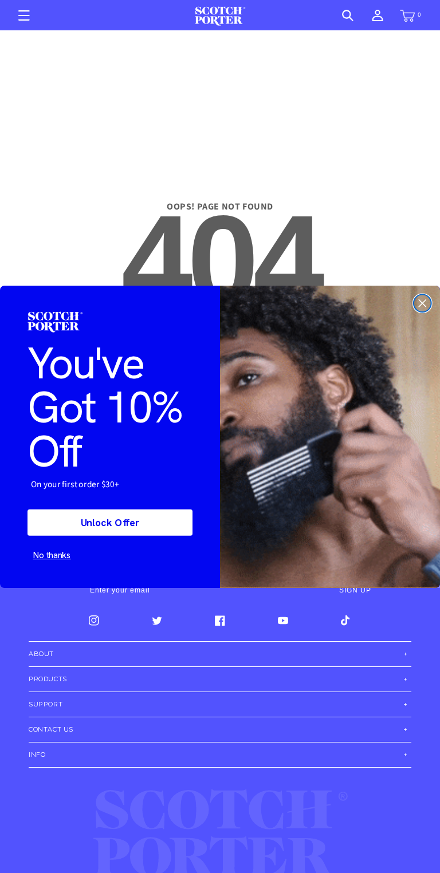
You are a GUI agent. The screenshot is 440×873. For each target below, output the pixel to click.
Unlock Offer (110, 522)
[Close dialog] (422, 303)
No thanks (52, 554)
